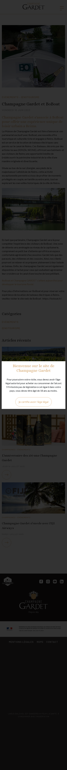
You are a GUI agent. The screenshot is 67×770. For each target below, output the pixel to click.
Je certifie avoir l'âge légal (33, 402)
